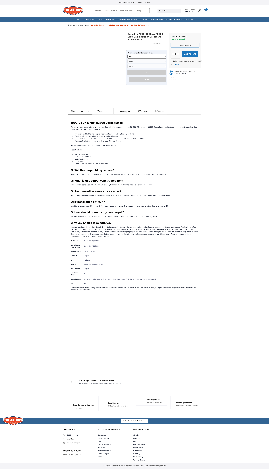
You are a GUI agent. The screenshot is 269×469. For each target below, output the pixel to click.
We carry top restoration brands (187, 405)
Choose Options (185, 45)
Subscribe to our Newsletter (134, 421)
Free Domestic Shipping (83, 405)
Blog (134, 441)
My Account (102, 447)
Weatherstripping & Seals (107, 19)
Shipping (136, 435)
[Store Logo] (13, 421)
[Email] (174, 78)
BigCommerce (139, 466)
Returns (100, 457)
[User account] (200, 10)
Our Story (136, 454)
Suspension (189, 19)
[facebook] (170, 78)
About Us (136, 438)
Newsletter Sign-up (104, 450)
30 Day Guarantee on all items (118, 406)
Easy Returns (113, 403)
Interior (144, 19)
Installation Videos (104, 444)
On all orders (77, 408)
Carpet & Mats (90, 19)
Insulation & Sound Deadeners (128, 19)
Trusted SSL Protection (154, 402)
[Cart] (205, 10)
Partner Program (103, 454)
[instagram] (177, 429)
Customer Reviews (139, 444)
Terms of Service (139, 460)
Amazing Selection (184, 403)
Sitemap (163, 466)
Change (176, 64)
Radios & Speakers (157, 19)
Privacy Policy (138, 457)
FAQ (99, 441)
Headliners (78, 19)
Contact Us (102, 435)
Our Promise (137, 450)
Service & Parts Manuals (174, 19)
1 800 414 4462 (180, 74)
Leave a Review (103, 438)
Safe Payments (153, 399)
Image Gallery (138, 447)
